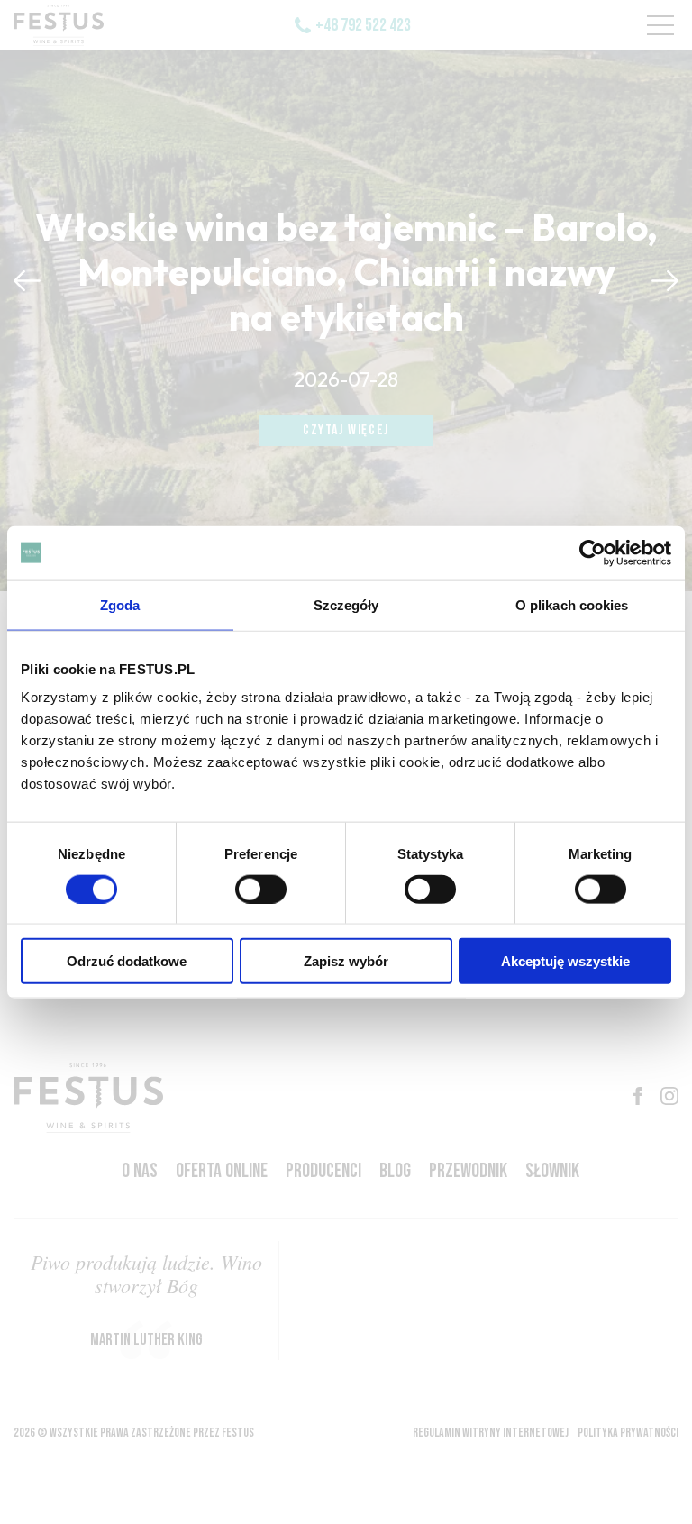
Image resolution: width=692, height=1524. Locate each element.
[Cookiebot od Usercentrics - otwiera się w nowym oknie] (592, 552)
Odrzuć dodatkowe (127, 961)
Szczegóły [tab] (346, 604)
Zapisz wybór (346, 961)
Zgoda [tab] (120, 604)
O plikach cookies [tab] (572, 604)
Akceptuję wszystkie (565, 961)
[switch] (261, 888)
